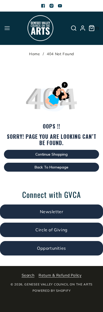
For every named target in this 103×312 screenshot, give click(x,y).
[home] (77, 305)
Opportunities (51, 248)
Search (28, 275)
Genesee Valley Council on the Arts (58, 284)
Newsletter (51, 211)
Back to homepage (51, 167)
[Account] (82, 28)
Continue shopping (51, 154)
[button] (7, 28)
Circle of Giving (51, 229)
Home (34, 54)
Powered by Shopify (51, 291)
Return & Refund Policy (60, 275)
